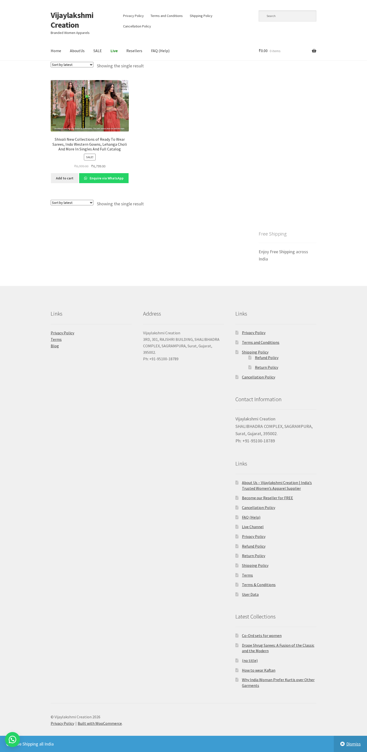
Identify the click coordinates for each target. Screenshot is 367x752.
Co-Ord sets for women (262, 635)
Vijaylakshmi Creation (72, 20)
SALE (97, 50)
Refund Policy (266, 357)
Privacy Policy (133, 15)
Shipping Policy (201, 15)
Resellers (134, 50)
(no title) (250, 660)
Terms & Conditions (259, 584)
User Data (250, 594)
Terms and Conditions (167, 15)
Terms (56, 339)
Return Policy (266, 367)
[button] (12, 739)
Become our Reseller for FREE (267, 497)
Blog (55, 345)
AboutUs (77, 50)
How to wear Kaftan (258, 670)
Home (56, 50)
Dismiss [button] (353, 744)
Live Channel (253, 526)
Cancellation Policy (137, 26)
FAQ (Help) (160, 50)
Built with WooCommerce (100, 723)
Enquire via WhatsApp (106, 178)
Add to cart (64, 178)
